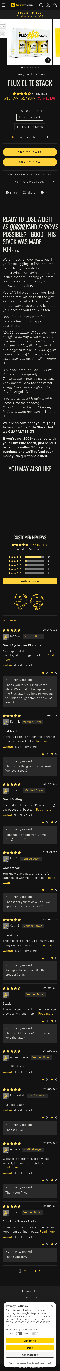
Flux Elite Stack (30, 117)
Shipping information (30, 174)
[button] (22, 94)
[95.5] (20, 601)
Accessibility (30, 1291)
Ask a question (30, 181)
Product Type (30, 110)
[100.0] (37, 601)
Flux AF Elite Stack (30, 127)
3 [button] (31, 1271)
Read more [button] (44, 741)
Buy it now (30, 162)
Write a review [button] (30, 581)
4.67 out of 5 (39, 545)
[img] (12, 630)
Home (18, 74)
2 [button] (25, 1271)
